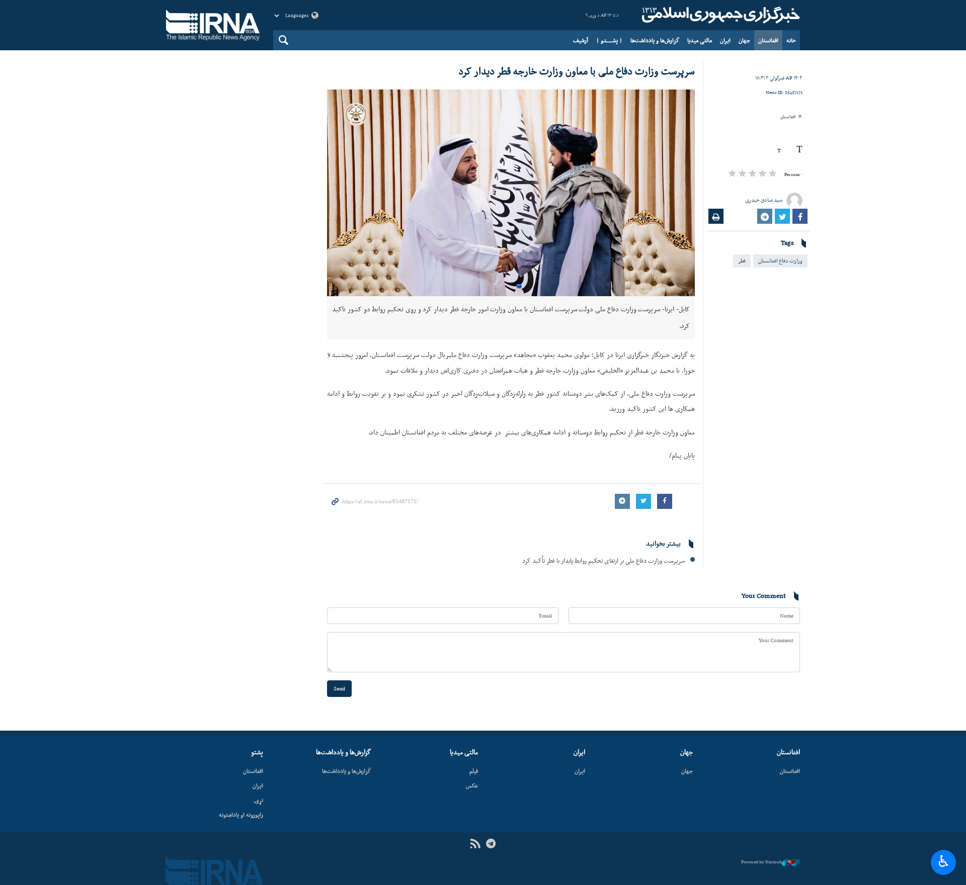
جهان (744, 40)
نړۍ (258, 800)
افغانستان (768, 40)
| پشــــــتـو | (609, 40)
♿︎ (943, 861)
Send (339, 688)
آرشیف (580, 40)
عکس (472, 785)
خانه (791, 40)
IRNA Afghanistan (719, 15)
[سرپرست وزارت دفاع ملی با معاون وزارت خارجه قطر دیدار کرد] (511, 193)
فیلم (473, 771)
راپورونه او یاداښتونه (241, 815)
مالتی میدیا (699, 40)
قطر (742, 261)
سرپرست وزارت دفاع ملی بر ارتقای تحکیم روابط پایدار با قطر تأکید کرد (603, 560)
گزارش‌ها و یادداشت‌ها (654, 40)
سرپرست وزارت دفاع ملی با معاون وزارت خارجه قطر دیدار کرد (576, 70)
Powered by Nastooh (761, 862)
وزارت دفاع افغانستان (780, 261)
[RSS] (475, 844)
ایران (725, 40)
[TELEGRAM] (491, 844)
